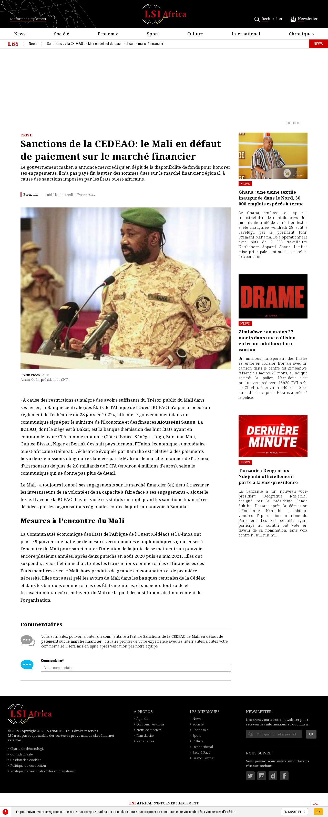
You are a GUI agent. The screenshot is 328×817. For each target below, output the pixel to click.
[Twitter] (250, 775)
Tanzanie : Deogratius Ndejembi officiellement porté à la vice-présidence (268, 476)
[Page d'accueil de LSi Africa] (13, 44)
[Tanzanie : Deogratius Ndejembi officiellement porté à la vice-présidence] (273, 436)
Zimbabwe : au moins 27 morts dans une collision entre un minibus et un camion (267, 340)
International (202, 746)
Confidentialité (21, 754)
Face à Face (201, 752)
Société (198, 724)
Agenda (142, 718)
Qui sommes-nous (150, 724)
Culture (197, 741)
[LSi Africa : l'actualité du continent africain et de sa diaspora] (164, 14)
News (245, 184)
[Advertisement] (164, 84)
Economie (200, 730)
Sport (196, 735)
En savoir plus (294, 812)
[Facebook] (284, 775)
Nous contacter (148, 730)
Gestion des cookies (25, 760)
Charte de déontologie (27, 748)
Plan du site (145, 735)
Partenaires (145, 741)
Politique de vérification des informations (42, 771)
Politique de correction (28, 765)
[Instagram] (261, 775)
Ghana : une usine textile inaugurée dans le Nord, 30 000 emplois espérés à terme (271, 198)
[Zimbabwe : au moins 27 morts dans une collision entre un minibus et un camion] (273, 296)
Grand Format (203, 758)
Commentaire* (52, 661)
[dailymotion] (273, 775)
